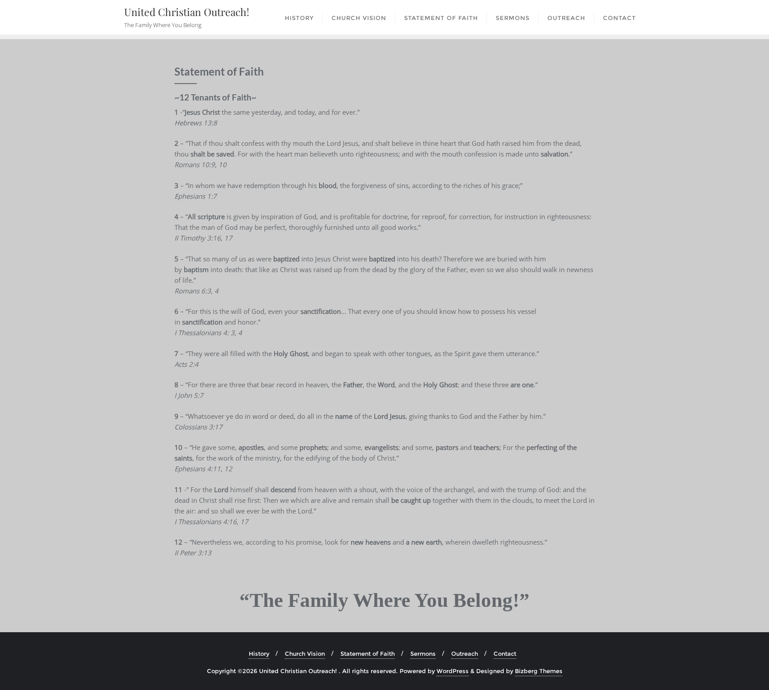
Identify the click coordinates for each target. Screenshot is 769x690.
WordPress (453, 670)
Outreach (464, 653)
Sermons (423, 653)
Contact (505, 653)
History (259, 653)
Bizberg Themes (539, 670)
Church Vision (305, 653)
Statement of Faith (367, 653)
